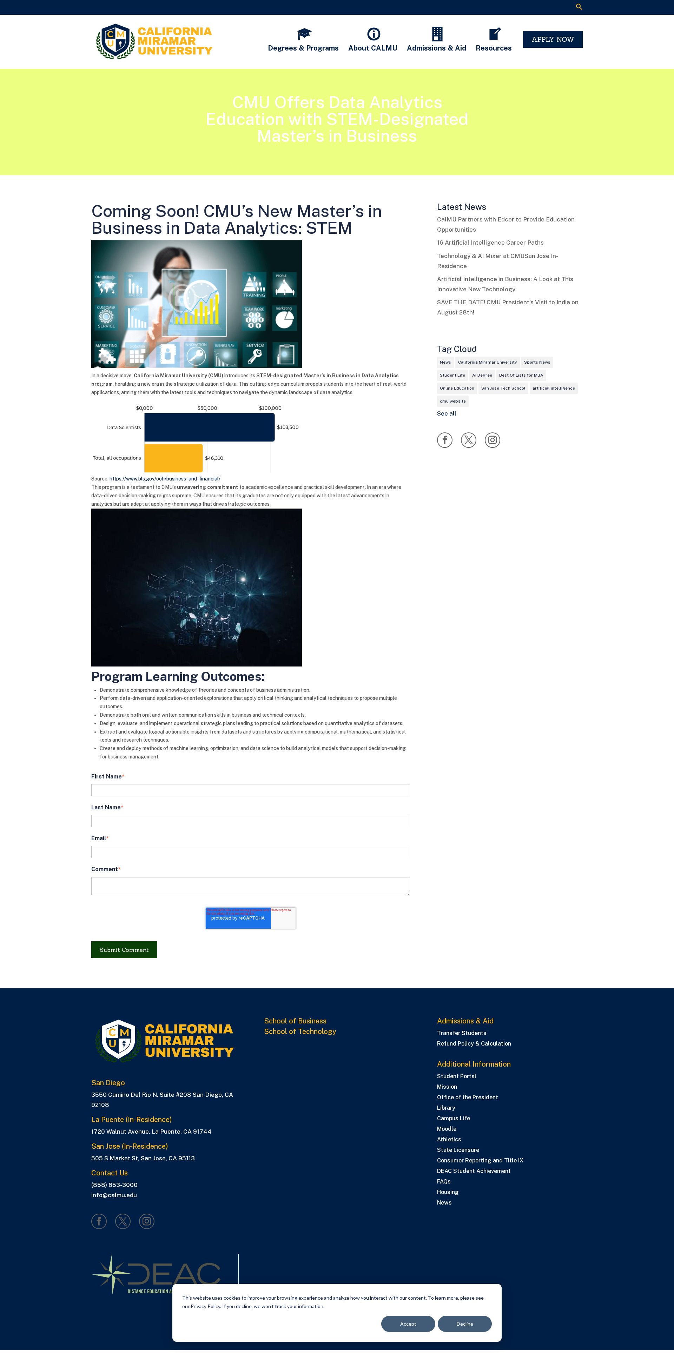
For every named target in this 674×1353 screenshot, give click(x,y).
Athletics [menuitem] (449, 1140)
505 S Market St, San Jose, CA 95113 (143, 1158)
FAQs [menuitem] (444, 1182)
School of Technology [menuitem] (300, 1031)
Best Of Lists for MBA (521, 375)
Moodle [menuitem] (446, 1129)
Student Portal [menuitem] (456, 1077)
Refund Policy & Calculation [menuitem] (474, 1044)
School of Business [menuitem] (295, 1021)
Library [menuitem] (446, 1108)
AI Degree (482, 375)
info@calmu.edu (114, 1195)
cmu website (453, 401)
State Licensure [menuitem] (458, 1150)
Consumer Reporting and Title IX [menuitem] (480, 1161)
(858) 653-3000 (114, 1184)
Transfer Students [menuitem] (462, 1033)
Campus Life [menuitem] (453, 1119)
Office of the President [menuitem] (467, 1098)
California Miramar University (487, 362)
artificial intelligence (554, 388)
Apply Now (552, 39)
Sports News (537, 362)
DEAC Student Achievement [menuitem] (474, 1171)
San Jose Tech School (503, 388)
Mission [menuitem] (447, 1087)
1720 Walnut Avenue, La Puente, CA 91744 (151, 1131)
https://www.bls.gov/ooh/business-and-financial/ (165, 479)
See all (446, 413)
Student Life (452, 375)
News (445, 362)
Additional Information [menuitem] (474, 1064)
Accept (408, 1324)
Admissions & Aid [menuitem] (465, 1021)
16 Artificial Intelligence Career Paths (490, 242)
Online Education (457, 388)
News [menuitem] (444, 1203)
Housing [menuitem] (448, 1192)
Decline (465, 1324)
